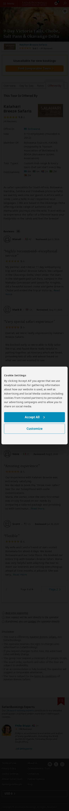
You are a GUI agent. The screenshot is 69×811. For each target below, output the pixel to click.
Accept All (32, 417)
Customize (34, 429)
